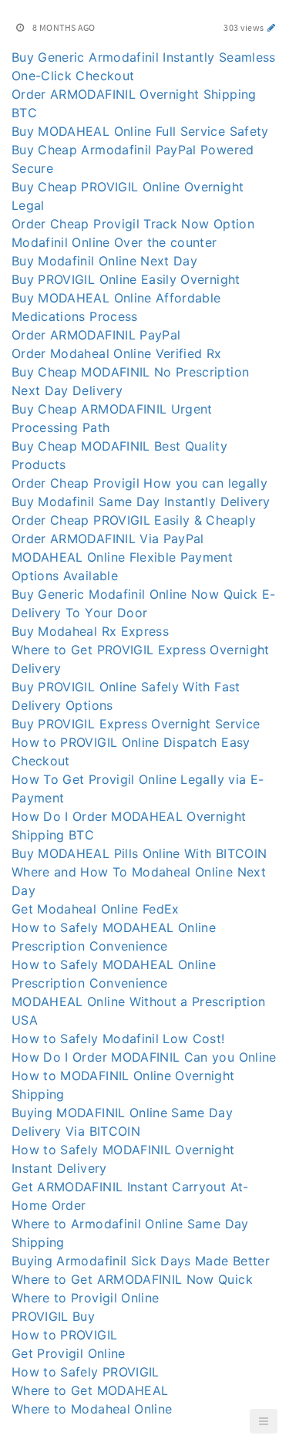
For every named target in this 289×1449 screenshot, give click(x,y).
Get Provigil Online (69, 1353)
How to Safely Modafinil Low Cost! (118, 1038)
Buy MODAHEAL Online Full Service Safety (140, 131)
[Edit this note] (271, 27)
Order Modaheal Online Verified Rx (117, 353)
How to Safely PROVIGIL (86, 1372)
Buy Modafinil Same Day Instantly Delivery (141, 501)
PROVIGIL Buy (53, 1316)
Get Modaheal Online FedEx (96, 909)
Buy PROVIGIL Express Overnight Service (136, 723)
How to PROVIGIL (64, 1335)
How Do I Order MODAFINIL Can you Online (144, 1057)
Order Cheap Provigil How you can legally (139, 483)
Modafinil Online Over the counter (114, 242)
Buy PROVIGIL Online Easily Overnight (126, 279)
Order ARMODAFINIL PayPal (96, 335)
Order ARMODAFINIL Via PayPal (108, 538)
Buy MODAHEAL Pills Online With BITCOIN (139, 853)
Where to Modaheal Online (92, 1409)
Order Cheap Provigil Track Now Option (133, 223)
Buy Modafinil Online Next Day (104, 261)
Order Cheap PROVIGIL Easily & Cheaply (134, 520)
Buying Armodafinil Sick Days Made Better (141, 1260)
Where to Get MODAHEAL (90, 1390)
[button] (263, 1421)
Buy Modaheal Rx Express (90, 631)
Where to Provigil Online (85, 1297)
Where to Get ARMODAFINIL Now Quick (132, 1279)
